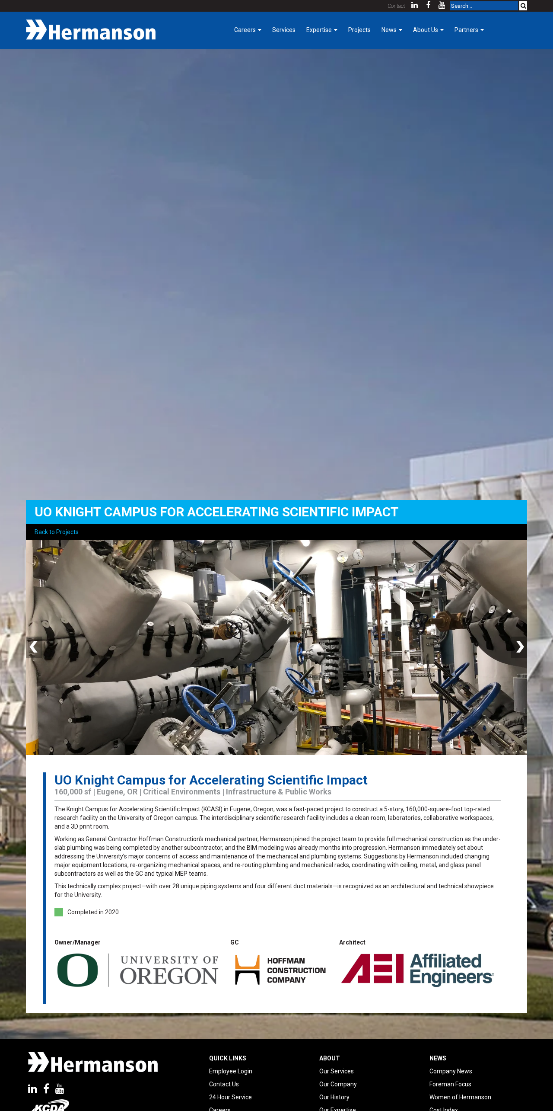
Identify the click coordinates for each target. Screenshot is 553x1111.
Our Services (336, 1071)
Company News (450, 1071)
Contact (396, 6)
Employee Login (230, 1071)
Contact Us (224, 1084)
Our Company (338, 1084)
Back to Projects (57, 531)
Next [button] (518, 647)
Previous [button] (34, 647)
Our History (334, 1097)
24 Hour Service (230, 1097)
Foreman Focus (450, 1084)
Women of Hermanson (460, 1097)
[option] (276, 647)
